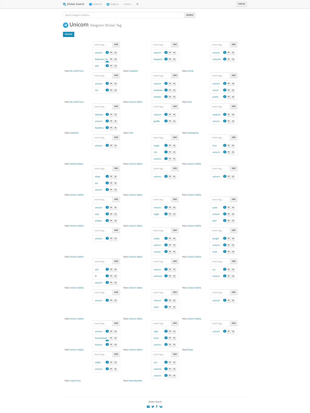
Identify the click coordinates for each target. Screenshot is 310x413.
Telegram (114, 4)
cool (97, 214)
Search (189, 15)
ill (96, 276)
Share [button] (69, 34)
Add (116, 44)
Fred (131, 132)
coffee (98, 362)
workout (158, 276)
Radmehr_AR (101, 59)
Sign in (241, 4)
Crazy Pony (75, 380)
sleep (97, 176)
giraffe (157, 121)
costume (216, 59)
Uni (96, 90)
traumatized (101, 338)
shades (98, 220)
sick (96, 269)
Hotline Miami (76, 163)
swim (156, 307)
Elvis (189, 101)
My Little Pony (77, 70)
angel (156, 214)
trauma (98, 344)
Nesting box (193, 132)
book (156, 338)
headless (99, 127)
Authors (127, 4)
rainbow (99, 114)
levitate (157, 96)
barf (214, 220)
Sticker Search (75, 4)
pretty (215, 96)
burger (215, 238)
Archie (190, 70)
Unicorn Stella (135, 101)
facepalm (158, 59)
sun (155, 362)
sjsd (97, 65)
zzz (96, 183)
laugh (156, 145)
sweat (156, 238)
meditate (158, 90)
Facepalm (133, 70)
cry (213, 269)
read (156, 331)
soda (214, 251)
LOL (155, 152)
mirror (215, 90)
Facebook (97, 4)
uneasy (157, 251)
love (214, 145)
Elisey (190, 349)
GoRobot (74, 132)
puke (214, 207)
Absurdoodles (135, 380)
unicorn (98, 52)
